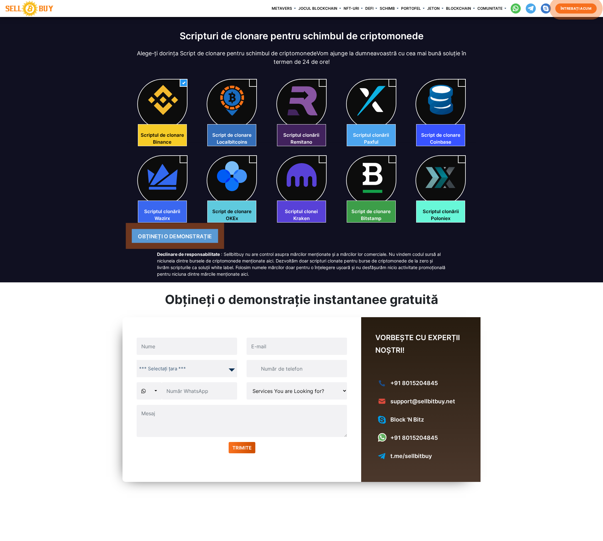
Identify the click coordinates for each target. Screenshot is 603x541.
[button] (285, 8)
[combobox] (187, 368)
